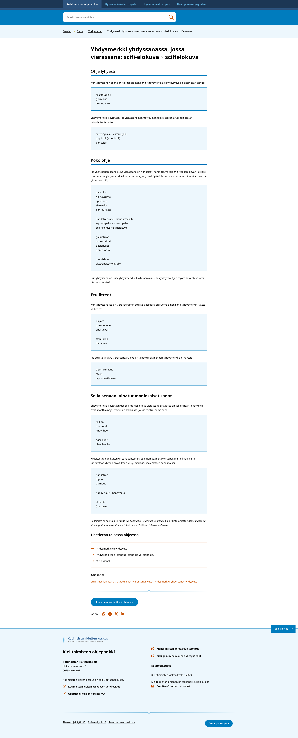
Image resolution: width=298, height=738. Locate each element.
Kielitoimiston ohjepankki (82, 4)
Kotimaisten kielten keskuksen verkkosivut (91, 687)
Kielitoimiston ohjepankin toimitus (175, 649)
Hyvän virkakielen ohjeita (120, 4)
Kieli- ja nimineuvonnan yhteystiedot (176, 656)
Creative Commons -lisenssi (170, 686)
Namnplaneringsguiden (191, 4)
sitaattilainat (124, 581)
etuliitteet (96, 581)
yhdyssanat (177, 581)
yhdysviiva (191, 581)
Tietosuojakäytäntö (74, 722)
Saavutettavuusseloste (121, 722)
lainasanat (109, 581)
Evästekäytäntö (97, 722)
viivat (150, 581)
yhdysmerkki (162, 581)
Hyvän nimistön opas (157, 4)
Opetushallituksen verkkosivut (84, 694)
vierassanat (139, 581)
